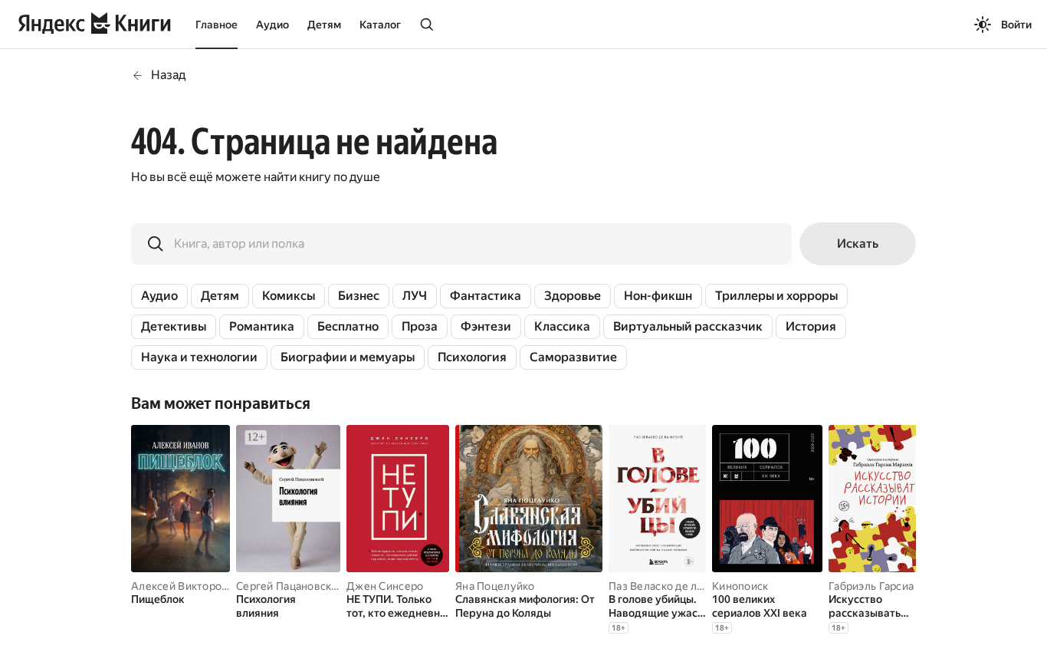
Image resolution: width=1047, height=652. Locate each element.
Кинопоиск (740, 586)
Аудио (272, 24)
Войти (1016, 24)
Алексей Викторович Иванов (206, 586)
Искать (857, 243)
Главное (216, 24)
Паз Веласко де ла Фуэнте (677, 586)
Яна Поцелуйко (495, 586)
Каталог (380, 24)
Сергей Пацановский (290, 586)
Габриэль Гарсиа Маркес (892, 586)
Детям (324, 24)
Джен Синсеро (384, 586)
